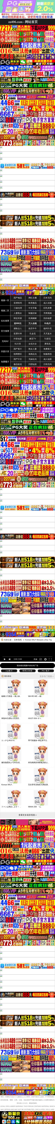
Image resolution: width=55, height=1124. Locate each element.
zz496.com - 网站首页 (23, 22)
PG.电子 (46, 671)
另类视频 (47, 313)
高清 (35, 659)
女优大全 (33, 344)
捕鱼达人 (18, 328)
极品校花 (18, 364)
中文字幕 (33, 308)
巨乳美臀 (47, 308)
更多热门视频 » (47, 676)
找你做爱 (47, 318)
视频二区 (5, 310)
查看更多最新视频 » (28, 815)
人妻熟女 (18, 313)
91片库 (18, 344)
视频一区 (5, 300)
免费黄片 (47, 349)
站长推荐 (5, 321)
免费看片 (5, 362)
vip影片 (9, 671)
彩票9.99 (18, 333)
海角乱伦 (33, 354)
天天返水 (47, 333)
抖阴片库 (5, 351)
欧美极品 (33, 303)
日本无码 (47, 298)
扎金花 (33, 333)
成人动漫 (47, 303)
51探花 (47, 339)
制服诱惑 (47, 354)
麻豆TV (32, 339)
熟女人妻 (33, 349)
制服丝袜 (33, 313)
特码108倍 (27, 671)
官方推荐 (5, 331)
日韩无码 (47, 364)
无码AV (5, 341)
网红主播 (33, 298)
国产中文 (18, 359)
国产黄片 (18, 349)
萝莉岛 (48, 344)
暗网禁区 (18, 354)
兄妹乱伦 (33, 359)
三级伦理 (18, 308)
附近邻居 (18, 318)
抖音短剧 (18, 339)
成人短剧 (47, 359)
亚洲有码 (18, 303)
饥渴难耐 (33, 318)
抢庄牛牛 (33, 328)
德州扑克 (47, 328)
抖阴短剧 (33, 364)
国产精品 (18, 298)
